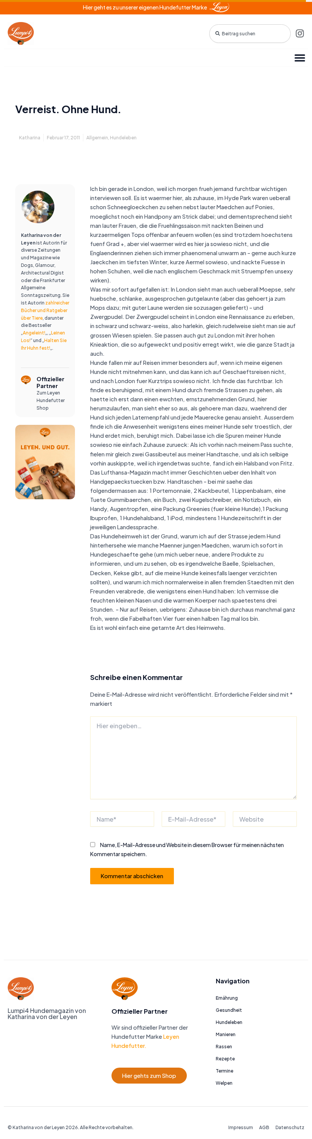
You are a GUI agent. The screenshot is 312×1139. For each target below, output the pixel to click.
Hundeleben (123, 137)
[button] (299, 57)
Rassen (224, 1046)
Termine (224, 1071)
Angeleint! (34, 333)
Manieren (226, 1034)
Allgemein (97, 137)
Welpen (224, 1083)
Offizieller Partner (50, 382)
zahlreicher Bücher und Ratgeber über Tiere (45, 310)
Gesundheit (229, 1010)
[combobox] (250, 33)
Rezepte (225, 1059)
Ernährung (227, 998)
